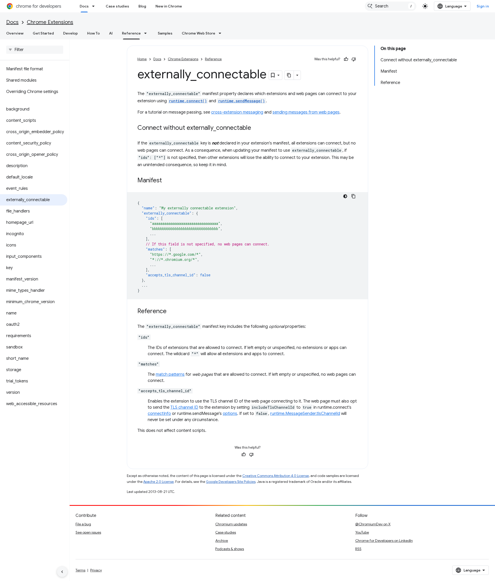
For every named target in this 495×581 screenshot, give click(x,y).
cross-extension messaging (237, 112)
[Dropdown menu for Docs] (95, 6)
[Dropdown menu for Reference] (147, 33)
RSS (358, 548)
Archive (221, 540)
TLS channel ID (184, 407)
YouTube (362, 532)
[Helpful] (346, 59)
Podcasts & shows (229, 548)
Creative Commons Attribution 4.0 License (275, 476)
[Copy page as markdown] (289, 75)
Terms (80, 570)
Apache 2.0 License (158, 482)
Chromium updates (231, 524)
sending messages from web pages (306, 112)
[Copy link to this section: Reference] (172, 312)
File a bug (83, 524)
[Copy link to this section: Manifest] (167, 181)
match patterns (170, 374)
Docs (84, 6)
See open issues (88, 532)
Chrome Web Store (198, 33)
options (230, 413)
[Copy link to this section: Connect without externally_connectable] (256, 128)
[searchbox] (34, 50)
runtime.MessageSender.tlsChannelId (305, 413)
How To (93, 33)
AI (111, 33)
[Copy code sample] (353, 196)
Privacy (96, 570)
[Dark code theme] (345, 196)
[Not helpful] (354, 59)
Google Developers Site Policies (230, 482)
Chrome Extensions (50, 22)
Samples (165, 33)
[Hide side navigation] (62, 572)
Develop (70, 33)
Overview (14, 33)
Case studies (117, 6)
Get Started (43, 33)
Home (142, 59)
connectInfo (159, 413)
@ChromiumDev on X (373, 524)
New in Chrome (168, 6)
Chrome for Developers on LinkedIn (384, 540)
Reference (131, 33)
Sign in (483, 6)
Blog (142, 6)
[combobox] (390, 6)
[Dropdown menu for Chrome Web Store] (221, 33)
